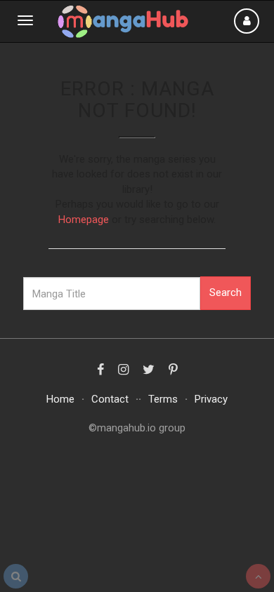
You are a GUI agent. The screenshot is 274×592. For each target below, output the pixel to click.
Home (60, 399)
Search (225, 292)
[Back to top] (258, 576)
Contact (110, 399)
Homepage (83, 219)
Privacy (211, 399)
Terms (163, 399)
